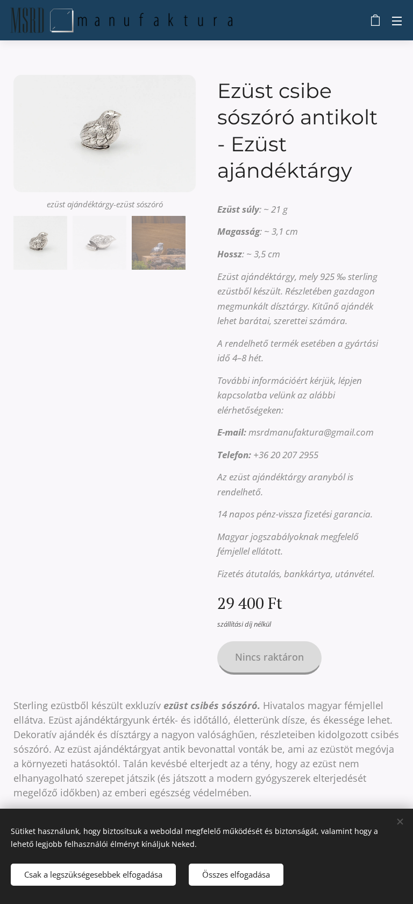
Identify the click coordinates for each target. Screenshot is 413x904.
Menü (397, 20)
